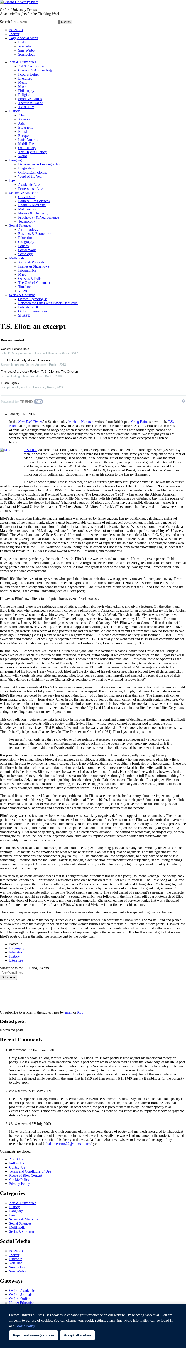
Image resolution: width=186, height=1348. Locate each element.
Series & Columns (22, 295)
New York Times (30, 422)
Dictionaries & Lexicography (39, 164)
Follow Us (16, 1163)
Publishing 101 (29, 307)
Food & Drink (28, 74)
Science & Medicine (23, 193)
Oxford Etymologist (32, 172)
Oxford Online (19, 1299)
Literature (25, 78)
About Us (16, 1159)
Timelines (25, 287)
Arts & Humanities (22, 62)
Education (25, 238)
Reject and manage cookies (33, 1335)
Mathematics (27, 209)
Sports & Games (30, 99)
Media (22, 82)
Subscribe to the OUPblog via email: (26, 968)
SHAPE (24, 315)
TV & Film (26, 107)
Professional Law (30, 189)
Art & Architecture (31, 66)
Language (16, 160)
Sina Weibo (26, 50)
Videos (23, 291)
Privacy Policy (13, 995)
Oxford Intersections (32, 311)
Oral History (27, 148)
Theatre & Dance (30, 103)
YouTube (24, 46)
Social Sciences (20, 225)
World (22, 156)
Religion (24, 95)
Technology (26, 221)
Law (12, 180)
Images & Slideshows (33, 266)
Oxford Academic (22, 1290)
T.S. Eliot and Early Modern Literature (25, 360)
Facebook (16, 30)
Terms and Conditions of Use (30, 1171)
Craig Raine (139, 422)
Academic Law (29, 185)
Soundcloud (26, 54)
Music (22, 86)
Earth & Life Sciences (34, 201)
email (68, 1012)
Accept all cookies (77, 1335)
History (14, 111)
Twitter (14, 34)
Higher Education (21, 1303)
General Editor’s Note (15, 349)
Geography (26, 242)
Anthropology (28, 229)
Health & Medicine (32, 205)
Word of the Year (30, 176)
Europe (23, 136)
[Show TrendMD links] (183, 401)
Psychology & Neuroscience (38, 217)
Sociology (25, 254)
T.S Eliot (30, 450)
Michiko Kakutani (81, 422)
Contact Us (17, 1167)
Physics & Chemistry (33, 213)
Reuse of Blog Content (25, 1175)
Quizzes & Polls (29, 278)
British (23, 131)
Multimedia (17, 258)
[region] (93, 1326)
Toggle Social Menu (23, 38)
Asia (21, 123)
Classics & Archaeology (35, 70)
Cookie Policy (19, 1179)
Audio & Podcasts (31, 262)
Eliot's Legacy (10, 383)
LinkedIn (24, 42)
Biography (25, 127)
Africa (22, 115)
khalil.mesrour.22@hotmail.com (68, 1144)
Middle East (26, 144)
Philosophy (26, 91)
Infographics (27, 270)
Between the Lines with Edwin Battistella (48, 303)
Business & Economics (34, 234)
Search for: (8, 22)
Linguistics (26, 168)
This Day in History (32, 152)
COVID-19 (26, 197)
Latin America (28, 140)
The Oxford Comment (34, 283)
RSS (80, 1012)
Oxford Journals (20, 1294)
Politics (23, 246)
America (24, 119)
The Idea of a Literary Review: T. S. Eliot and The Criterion (39, 371)
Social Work (27, 250)
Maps (22, 274)
